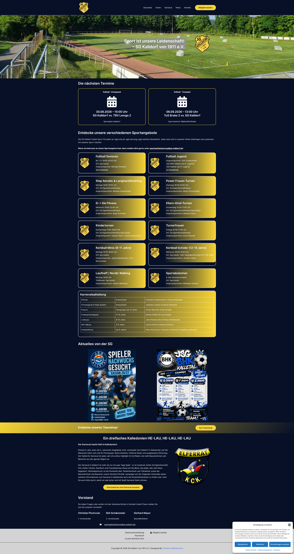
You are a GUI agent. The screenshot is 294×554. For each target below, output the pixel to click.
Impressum (276, 550)
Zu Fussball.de (172, 170)
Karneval (168, 7)
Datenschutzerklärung (265, 550)
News (178, 7)
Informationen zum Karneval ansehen (123, 487)
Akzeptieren (243, 544)
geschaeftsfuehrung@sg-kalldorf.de (166, 148)
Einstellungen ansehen (279, 544)
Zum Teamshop (205, 428)
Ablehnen (260, 544)
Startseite (147, 7)
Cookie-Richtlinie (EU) (134, 538)
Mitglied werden (159, 532)
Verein (158, 7)
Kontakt (187, 7)
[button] (289, 525)
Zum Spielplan (102, 170)
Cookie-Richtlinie (251, 550)
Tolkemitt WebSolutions (173, 548)
